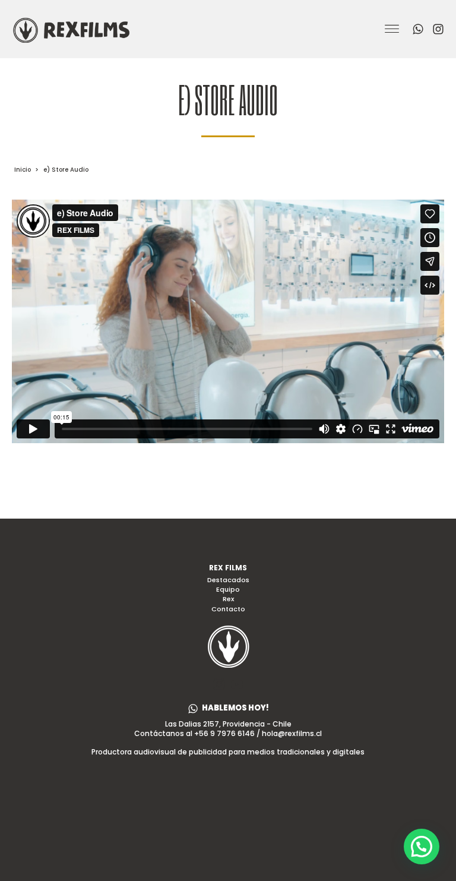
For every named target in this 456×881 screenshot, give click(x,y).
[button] (228, 708)
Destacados (228, 580)
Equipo (228, 589)
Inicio (22, 169)
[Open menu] (392, 29)
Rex (228, 599)
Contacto (228, 609)
